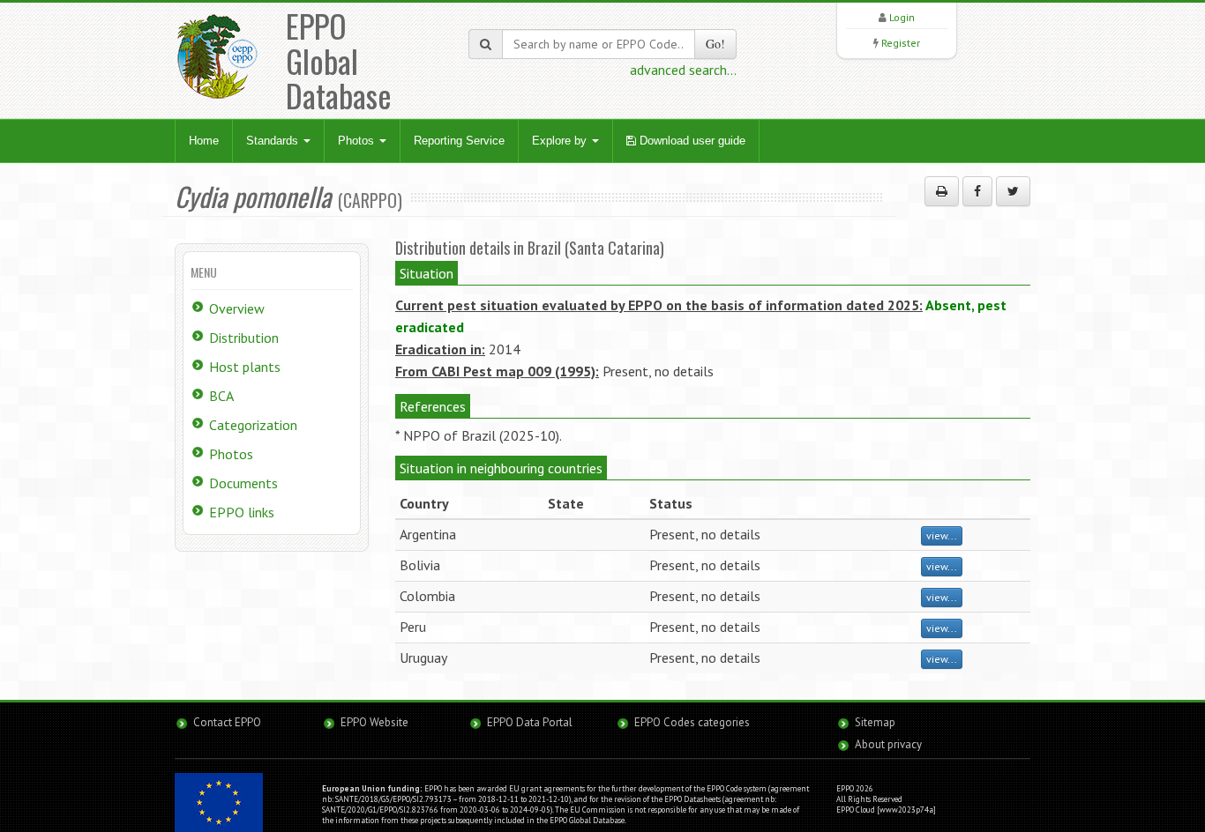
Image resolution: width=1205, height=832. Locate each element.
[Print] (941, 191)
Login (902, 17)
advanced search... (683, 69)
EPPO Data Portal (530, 722)
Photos (358, 140)
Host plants (245, 366)
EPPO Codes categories (692, 722)
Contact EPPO (227, 722)
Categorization (253, 425)
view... (941, 535)
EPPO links (241, 512)
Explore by (561, 140)
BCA (221, 396)
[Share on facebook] (977, 191)
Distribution (244, 337)
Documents (243, 483)
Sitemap (875, 722)
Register (900, 42)
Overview (237, 308)
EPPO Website (374, 722)
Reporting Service (459, 140)
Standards (274, 140)
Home (204, 140)
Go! (715, 43)
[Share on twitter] (1013, 191)
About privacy (888, 744)
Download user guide (690, 140)
